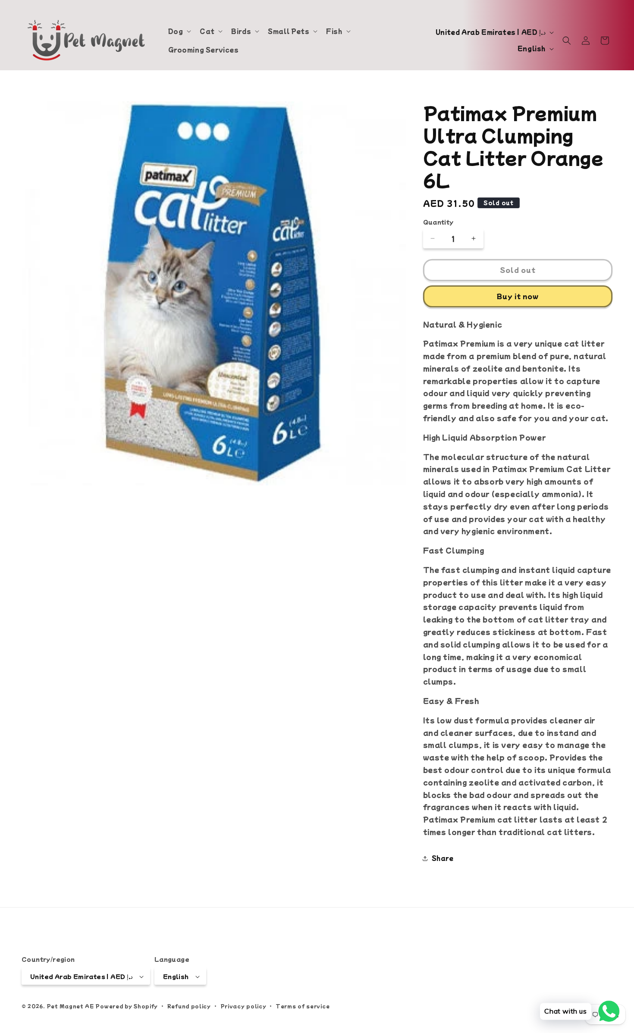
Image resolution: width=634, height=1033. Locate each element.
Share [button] (443, 858)
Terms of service (303, 1005)
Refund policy (189, 1005)
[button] (179, 31)
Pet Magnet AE (70, 1006)
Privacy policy (243, 1005)
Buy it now (518, 296)
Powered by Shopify (126, 1006)
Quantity (438, 222)
